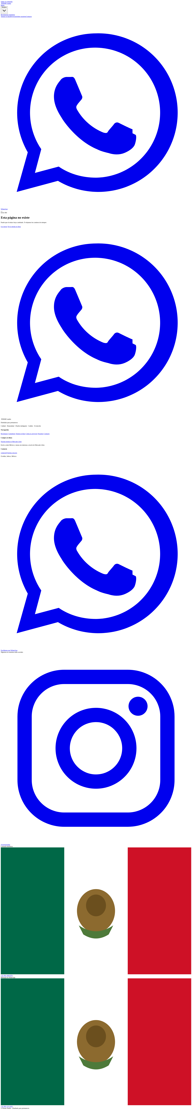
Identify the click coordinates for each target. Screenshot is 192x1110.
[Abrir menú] (1, 211)
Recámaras (4, 15)
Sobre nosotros (21, 16)
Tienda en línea (5, 16)
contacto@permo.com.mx (9, 453)
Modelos (4, 7)
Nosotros (40, 434)
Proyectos (13, 16)
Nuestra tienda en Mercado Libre (11, 442)
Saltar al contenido (6, 1)
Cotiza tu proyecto (31, 434)
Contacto (29, 16)
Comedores (11, 15)
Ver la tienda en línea (14, 226)
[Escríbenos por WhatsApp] (96, 417)
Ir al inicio (4, 226)
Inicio (2, 5)
